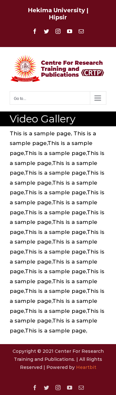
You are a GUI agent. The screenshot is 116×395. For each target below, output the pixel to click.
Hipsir (58, 17)
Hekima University (56, 10)
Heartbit (86, 367)
